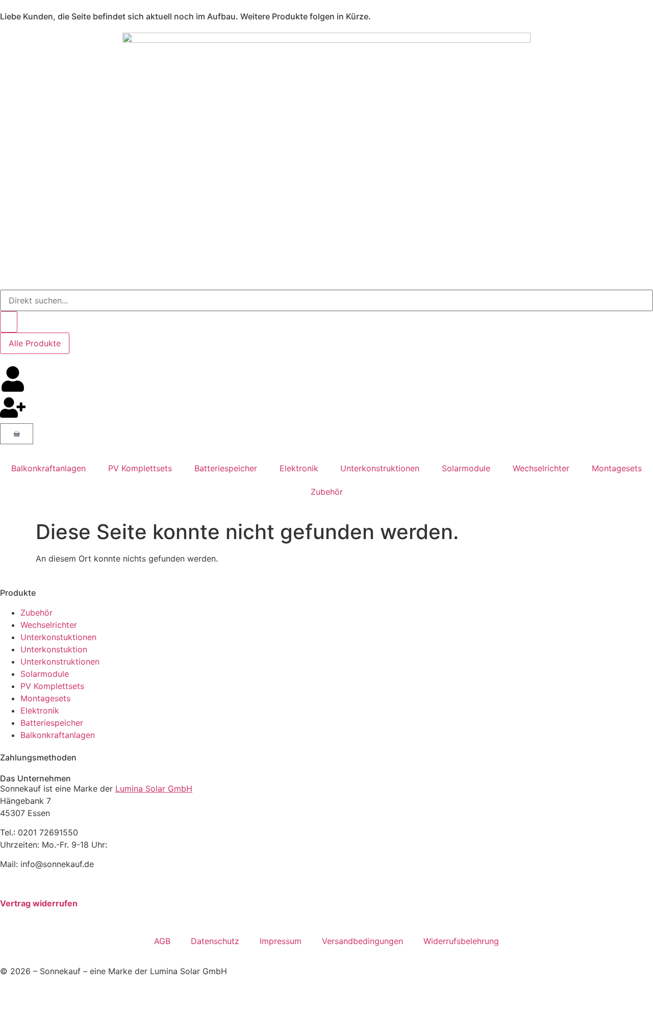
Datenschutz (215, 941)
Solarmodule (466, 468)
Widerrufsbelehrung (461, 941)
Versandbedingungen (362, 941)
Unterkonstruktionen (379, 468)
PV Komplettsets (140, 468)
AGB (162, 941)
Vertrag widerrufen (39, 903)
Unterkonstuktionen (58, 637)
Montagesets (617, 468)
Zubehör (327, 492)
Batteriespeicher (225, 468)
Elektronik (299, 468)
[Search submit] (8, 322)
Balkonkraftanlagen (48, 468)
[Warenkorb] (16, 433)
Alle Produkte (35, 343)
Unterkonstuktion (53, 649)
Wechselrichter (541, 468)
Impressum (281, 941)
